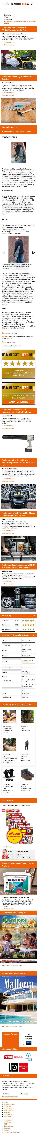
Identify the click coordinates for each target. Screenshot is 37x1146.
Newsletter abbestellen (10, 1097)
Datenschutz (8, 1126)
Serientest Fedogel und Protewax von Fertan (8, 729)
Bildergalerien (9, 1110)
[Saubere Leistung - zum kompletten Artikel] (18, 549)
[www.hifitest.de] (18, 1061)
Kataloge (7, 1112)
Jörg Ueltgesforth (22, 852)
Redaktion (7, 1106)
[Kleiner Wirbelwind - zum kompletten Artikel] (18, 444)
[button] (33, 252)
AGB (5, 1124)
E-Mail (19, 855)
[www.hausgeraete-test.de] (28, 1061)
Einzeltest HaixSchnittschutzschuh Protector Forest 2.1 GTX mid (10, 758)
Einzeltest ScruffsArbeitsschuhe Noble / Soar (26, 787)
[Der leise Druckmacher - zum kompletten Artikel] (18, 497)
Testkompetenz (9, 1104)
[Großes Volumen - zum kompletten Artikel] (18, 599)
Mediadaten (8, 1122)
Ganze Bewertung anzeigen (11, 346)
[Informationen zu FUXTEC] (29, 1036)
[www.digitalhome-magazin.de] (8, 1061)
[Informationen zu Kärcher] (29, 1039)
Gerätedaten (8, 1108)
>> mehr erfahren (8, 847)
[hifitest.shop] (23, 1071)
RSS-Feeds (8, 1114)
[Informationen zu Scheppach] (29, 1043)
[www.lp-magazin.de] (13, 1071)
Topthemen (8, 1116)
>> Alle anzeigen (8, 45)
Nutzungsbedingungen (12, 1132)
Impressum (8, 1120)
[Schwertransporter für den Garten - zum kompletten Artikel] (18, 60)
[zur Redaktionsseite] (5, 854)
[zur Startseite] (20, 4)
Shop (6, 1102)
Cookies (7, 1128)
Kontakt (6, 1130)
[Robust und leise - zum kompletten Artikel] (18, 111)
